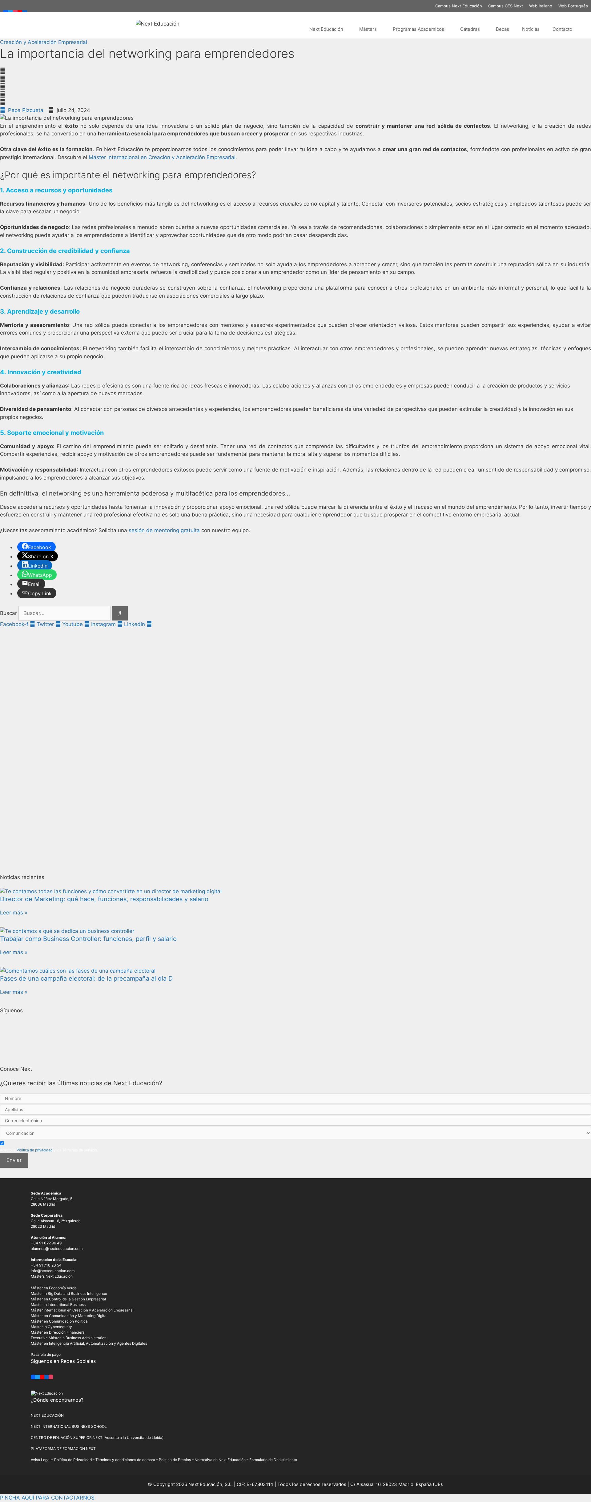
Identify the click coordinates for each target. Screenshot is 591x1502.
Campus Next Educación (458, 5)
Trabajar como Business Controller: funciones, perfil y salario (88, 938)
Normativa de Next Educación (220, 1459)
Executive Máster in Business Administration (69, 1337)
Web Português (573, 5)
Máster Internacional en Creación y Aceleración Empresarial (162, 157)
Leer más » (13, 913)
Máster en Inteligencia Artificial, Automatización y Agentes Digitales (89, 1343)
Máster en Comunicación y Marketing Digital (69, 1315)
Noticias (531, 29)
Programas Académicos (418, 29)
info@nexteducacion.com (52, 1270)
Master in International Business (58, 1304)
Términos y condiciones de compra (125, 1459)
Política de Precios (175, 1459)
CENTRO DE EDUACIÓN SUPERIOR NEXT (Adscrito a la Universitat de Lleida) (97, 1437)
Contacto (562, 29)
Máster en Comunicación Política (59, 1321)
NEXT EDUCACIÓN (47, 1415)
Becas (502, 29)
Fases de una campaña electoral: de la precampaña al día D (86, 978)
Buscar (8, 613)
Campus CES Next (505, 5)
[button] (295, 71)
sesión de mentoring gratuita (164, 530)
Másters (368, 29)
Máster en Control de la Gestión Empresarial (68, 1299)
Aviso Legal (40, 1459)
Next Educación (326, 29)
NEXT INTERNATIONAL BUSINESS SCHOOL (69, 1426)
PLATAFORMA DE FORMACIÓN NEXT (63, 1448)
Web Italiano (540, 5)
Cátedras (470, 29)
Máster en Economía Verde (54, 1288)
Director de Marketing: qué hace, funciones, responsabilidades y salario (104, 899)
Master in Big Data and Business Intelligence (69, 1293)
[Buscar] (120, 613)
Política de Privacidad (73, 1459)
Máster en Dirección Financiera (58, 1332)
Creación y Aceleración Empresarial (43, 42)
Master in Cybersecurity (51, 1326)
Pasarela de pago (46, 1354)
